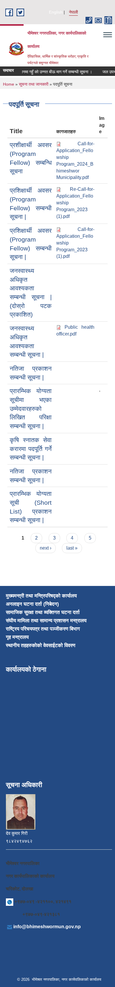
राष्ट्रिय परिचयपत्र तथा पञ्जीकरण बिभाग (43, 629)
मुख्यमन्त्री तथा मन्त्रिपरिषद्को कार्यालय (41, 596)
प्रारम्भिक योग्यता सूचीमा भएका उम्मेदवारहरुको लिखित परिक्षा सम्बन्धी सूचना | (31, 408)
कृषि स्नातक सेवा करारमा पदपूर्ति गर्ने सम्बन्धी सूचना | (31, 449)
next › (45, 547)
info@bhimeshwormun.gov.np (47, 926)
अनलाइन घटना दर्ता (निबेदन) (32, 604)
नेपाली (73, 12)
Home (8, 84)
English (56, 12)
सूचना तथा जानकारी (33, 84)
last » (72, 547)
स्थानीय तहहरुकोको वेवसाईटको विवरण (40, 645)
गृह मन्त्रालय (17, 637)
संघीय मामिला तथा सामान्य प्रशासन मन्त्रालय (46, 620)
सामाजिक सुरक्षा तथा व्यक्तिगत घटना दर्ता (43, 612)
